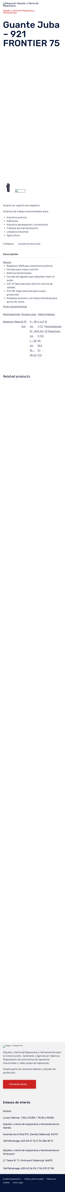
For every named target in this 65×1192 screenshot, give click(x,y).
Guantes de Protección (29, 244)
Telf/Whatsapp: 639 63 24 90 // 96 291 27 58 (28, 1168)
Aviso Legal (18, 1183)
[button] (19, 1084)
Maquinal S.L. (15, 1179)
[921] (8, 188)
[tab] (12, 254)
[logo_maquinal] (13, 1045)
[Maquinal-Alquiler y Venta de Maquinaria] (25, 5)
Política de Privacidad (34, 1179)
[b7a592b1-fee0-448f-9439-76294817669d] (20, 194)
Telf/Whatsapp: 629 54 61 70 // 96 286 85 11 (28, 1140)
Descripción (10, 254)
